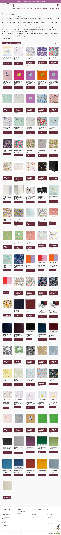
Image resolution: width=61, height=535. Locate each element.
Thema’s (49, 8)
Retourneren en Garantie (6, 515)
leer (13, 24)
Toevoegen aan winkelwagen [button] (6, 64)
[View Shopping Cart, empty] (58, 5)
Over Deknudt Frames (5, 525)
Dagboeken (39, 8)
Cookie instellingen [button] (50, 533)
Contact (57, 8)
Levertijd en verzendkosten (6, 514)
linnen (16, 24)
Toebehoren (44, 8)
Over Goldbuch (4, 523)
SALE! (53, 8)
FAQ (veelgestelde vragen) (6, 511)
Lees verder (52, 223)
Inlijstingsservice (19, 513)
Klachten (3, 518)
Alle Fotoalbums (27, 8)
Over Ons (3, 522)
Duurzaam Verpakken (5, 517)
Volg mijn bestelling (35, 515)
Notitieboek (33, 8)
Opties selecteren (19, 154)
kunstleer (21, 24)
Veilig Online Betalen (5, 513)
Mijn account (34, 513)
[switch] (58, 531)
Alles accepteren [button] (57, 533)
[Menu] (59, 524)
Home (14, 8)
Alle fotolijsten (20, 8)
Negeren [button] (43, 1)
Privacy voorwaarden (5, 521)
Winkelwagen (34, 514)
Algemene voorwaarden (5, 519)
